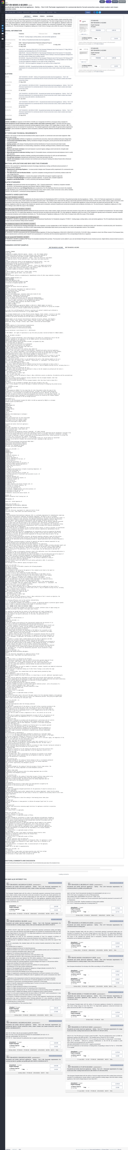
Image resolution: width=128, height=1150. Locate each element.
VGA (55, 12)
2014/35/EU (42, 12)
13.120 (87, 1059)
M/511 (52, 913)
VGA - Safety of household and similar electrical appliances (34, 40)
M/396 (47, 913)
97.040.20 (19, 12)
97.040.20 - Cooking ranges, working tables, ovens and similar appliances (37, 36)
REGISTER (122, 1)
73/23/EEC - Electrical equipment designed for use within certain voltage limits (39, 63)
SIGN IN (115, 1)
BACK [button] (5, 12)
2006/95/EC (34, 12)
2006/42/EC (26, 12)
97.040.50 (26, 913)
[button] (88, 12)
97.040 (97, 44)
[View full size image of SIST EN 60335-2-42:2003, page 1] (83, 27)
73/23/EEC (50, 12)
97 (94, 44)
